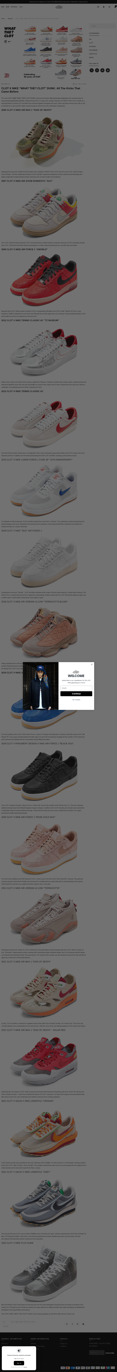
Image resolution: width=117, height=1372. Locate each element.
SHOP (7, 7)
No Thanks (76, 700)
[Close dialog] (91, 664)
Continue (76, 693)
